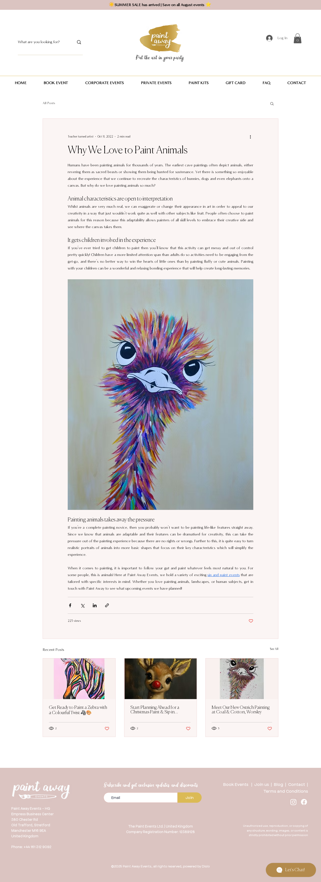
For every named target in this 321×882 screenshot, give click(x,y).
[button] (297, 38)
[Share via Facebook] (70, 605)
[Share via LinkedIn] (94, 605)
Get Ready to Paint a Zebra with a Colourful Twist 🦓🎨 (78, 710)
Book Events (237, 784)
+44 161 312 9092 (37, 846)
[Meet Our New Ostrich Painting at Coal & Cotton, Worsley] (242, 678)
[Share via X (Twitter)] (82, 605)
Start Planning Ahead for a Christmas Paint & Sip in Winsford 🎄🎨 (154, 709)
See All (274, 649)
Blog (279, 784)
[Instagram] (293, 802)
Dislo (206, 866)
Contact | (298, 784)
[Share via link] (107, 605)
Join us (261, 784)
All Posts (49, 103)
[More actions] (250, 137)
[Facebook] (304, 802)
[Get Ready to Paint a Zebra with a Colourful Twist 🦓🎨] (79, 678)
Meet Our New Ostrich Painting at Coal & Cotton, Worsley (241, 709)
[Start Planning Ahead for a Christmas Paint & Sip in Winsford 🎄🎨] (160, 678)
